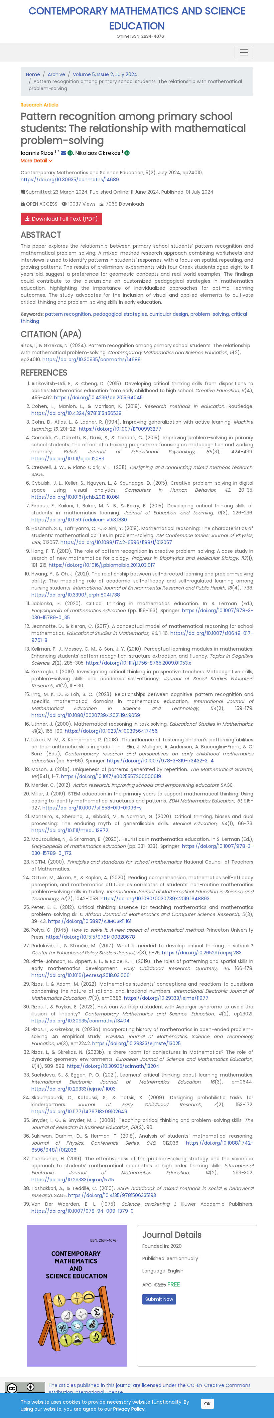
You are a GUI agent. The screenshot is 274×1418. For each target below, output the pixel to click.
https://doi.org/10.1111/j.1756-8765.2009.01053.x (138, 663)
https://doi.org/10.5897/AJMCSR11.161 (89, 921)
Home (33, 74)
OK (207, 1403)
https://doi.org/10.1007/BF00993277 (120, 429)
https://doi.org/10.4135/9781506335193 (112, 1195)
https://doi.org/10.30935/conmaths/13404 (80, 1020)
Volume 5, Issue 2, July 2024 (105, 74)
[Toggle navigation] (244, 52)
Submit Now (159, 1299)
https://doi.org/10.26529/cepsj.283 (202, 952)
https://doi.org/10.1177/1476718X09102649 (79, 1111)
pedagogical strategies (120, 314)
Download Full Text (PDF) (64, 219)
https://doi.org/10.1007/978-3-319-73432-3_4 (160, 760)
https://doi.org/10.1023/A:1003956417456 (111, 731)
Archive (56, 74)
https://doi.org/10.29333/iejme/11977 (166, 998)
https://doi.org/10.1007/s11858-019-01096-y (92, 807)
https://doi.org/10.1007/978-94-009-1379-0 (82, 1211)
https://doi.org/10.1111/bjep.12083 (67, 458)
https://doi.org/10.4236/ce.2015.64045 (98, 397)
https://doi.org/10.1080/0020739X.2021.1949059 (85, 715)
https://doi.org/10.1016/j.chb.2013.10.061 (75, 497)
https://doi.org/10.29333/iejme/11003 (73, 1089)
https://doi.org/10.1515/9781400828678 (90, 937)
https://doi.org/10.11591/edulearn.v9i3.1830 (79, 519)
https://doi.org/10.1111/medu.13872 (69, 830)
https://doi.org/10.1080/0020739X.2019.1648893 (155, 898)
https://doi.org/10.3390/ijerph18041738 (75, 595)
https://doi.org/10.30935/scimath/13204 (113, 1066)
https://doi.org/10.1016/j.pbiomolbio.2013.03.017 (102, 565)
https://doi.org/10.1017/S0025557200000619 (111, 776)
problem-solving (209, 314)
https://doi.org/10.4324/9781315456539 (76, 413)
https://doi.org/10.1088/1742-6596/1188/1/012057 (116, 542)
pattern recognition (68, 314)
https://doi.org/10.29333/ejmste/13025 (136, 1043)
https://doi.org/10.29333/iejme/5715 (72, 1179)
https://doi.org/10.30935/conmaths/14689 (70, 179)
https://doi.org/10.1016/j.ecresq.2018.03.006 (80, 975)
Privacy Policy (129, 1409)
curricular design (168, 314)
